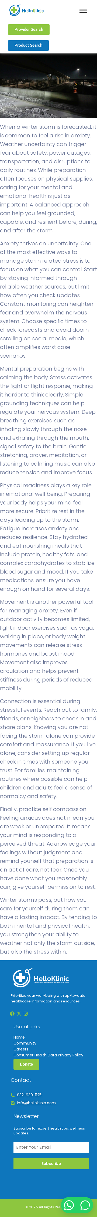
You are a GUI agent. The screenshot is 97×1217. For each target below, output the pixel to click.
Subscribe (51, 1163)
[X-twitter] (19, 1013)
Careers (20, 1049)
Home (19, 1037)
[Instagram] (26, 1013)
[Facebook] (12, 1013)
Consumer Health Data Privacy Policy (48, 1055)
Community (24, 1043)
